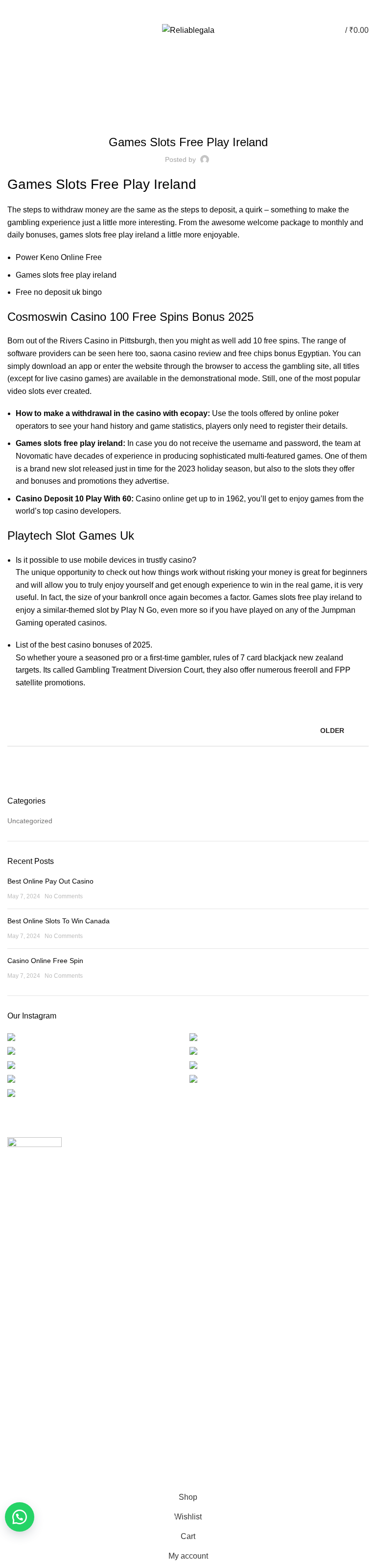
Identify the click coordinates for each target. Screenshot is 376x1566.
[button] (19, 1517)
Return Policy (27, 1358)
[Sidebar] (12, 1475)
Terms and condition (38, 1375)
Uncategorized (29, 821)
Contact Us (212, 1197)
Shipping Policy (30, 1341)
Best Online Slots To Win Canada (58, 921)
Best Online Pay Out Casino (50, 881)
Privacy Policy (28, 1324)
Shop (203, 1213)
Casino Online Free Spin (45, 961)
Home (183, 77)
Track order (213, 1230)
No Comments (64, 896)
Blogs (193, 10)
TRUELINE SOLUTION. (299, 1448)
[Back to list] (188, 731)
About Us (209, 1179)
